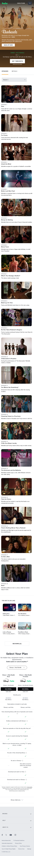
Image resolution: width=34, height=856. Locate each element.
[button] (5, 71)
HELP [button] (3, 820)
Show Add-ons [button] (15, 800)
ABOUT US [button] (5, 827)
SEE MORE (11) (17, 643)
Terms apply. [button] (29, 787)
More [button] (13, 37)
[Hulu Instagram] (15, 834)
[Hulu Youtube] (12, 834)
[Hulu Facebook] (3, 834)
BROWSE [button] (4, 813)
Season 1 (5, 79)
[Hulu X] (7, 834)
